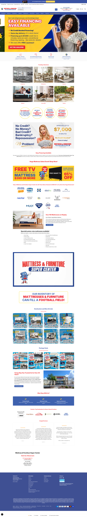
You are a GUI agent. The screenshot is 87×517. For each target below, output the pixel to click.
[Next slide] (84, 33)
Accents (37, 13)
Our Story (26, 4)
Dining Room (14, 13)
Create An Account (10, 4)
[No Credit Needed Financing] (36, 56)
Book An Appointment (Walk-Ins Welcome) (36, 4)
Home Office (32, 13)
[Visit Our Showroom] (66, 56)
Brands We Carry (17, 4)
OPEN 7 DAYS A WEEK (66, 10)
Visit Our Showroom (19, 385)
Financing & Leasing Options (33, 480)
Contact (29, 479)
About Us (29, 478)
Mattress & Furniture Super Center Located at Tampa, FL (28, 506)
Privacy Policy (30, 483)
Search (29, 476)
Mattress (20, 13)
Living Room (3, 13)
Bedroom (9, 13)
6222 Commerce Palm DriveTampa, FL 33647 (17, 477)
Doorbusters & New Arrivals (55, 13)
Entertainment (25, 13)
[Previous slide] (2, 33)
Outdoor (42, 13)
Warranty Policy (31, 482)
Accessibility (30, 484)
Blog (29, 487)
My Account (46, 478)
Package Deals (3, 4)
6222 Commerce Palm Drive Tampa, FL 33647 (66, 8)
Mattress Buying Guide (32, 488)
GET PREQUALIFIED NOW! (50, 1)
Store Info (22, 4)
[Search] (56, 9)
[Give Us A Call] (51, 56)
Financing (47, 13)
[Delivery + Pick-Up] (20, 56)
